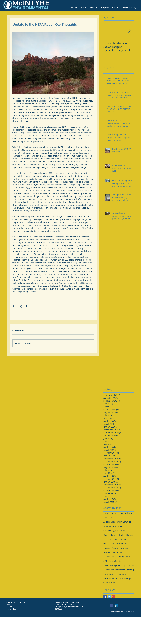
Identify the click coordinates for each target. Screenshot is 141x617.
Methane (107, 552)
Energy (123, 539)
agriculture (128, 565)
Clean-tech (122, 530)
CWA (120, 526)
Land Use (124, 548)
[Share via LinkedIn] (27, 306)
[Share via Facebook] (13, 306)
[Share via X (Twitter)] (20, 306)
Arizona (111, 517)
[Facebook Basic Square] (105, 596)
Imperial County (110, 548)
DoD (121, 535)
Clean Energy (109, 530)
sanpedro (121, 574)
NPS (122, 552)
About (8, 604)
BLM (114, 526)
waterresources (110, 578)
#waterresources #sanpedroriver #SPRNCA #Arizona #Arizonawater (118, 513)
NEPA (115, 552)
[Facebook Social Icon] (111, 605)
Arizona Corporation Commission (118, 521)
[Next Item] (129, 31)
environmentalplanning (114, 569)
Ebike (115, 539)
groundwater (109, 574)
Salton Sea (117, 561)
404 (105, 517)
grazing (130, 569)
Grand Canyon (122, 543)
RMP (128, 556)
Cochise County (110, 535)
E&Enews (129, 535)
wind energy (125, 578)
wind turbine (109, 582)
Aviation (107, 526)
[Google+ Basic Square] (113, 596)
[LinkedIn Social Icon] (116, 605)
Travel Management (112, 565)
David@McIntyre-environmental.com (69, 607)
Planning (120, 556)
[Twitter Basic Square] (109, 596)
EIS (104, 539)
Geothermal (108, 543)
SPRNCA (107, 561)
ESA (109, 539)
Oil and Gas (108, 556)
